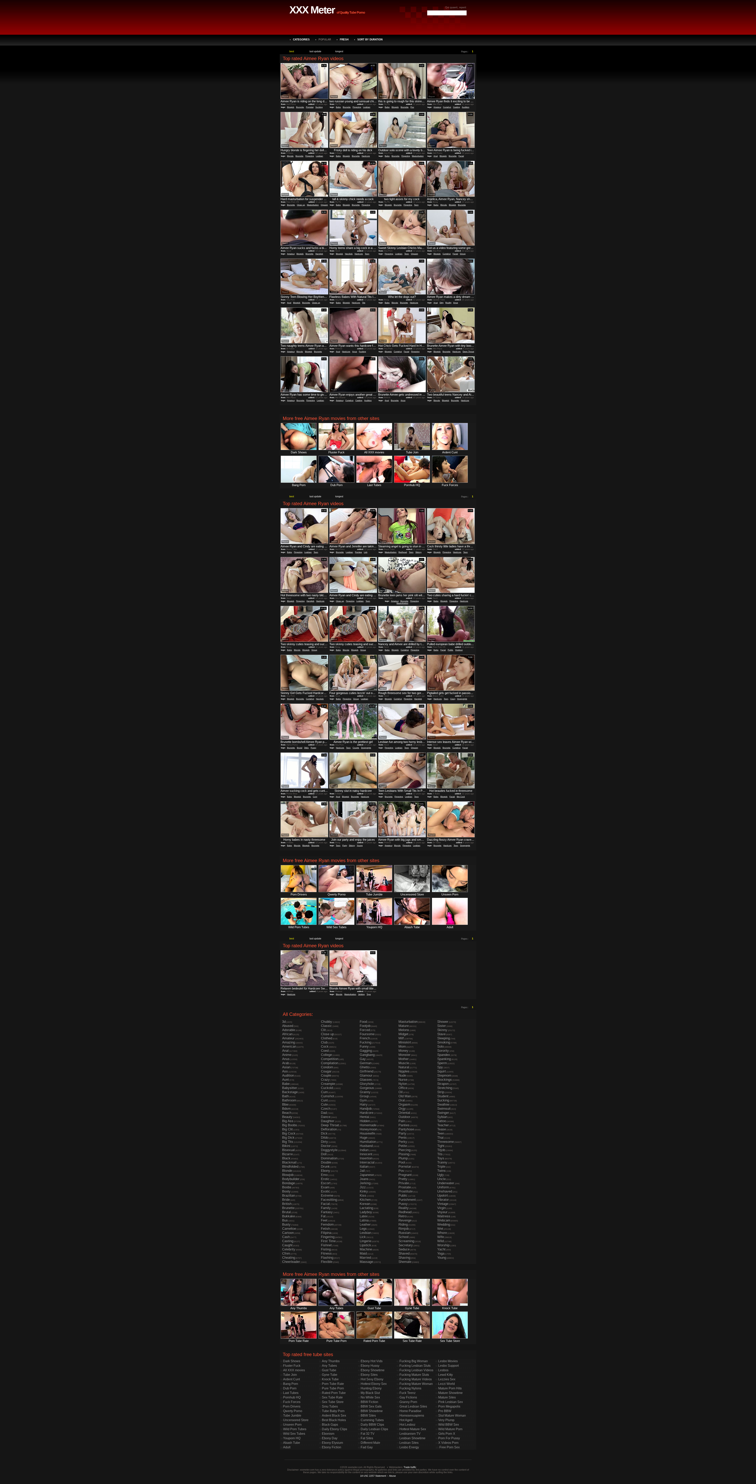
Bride (286, 1200)
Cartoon (288, 1233)
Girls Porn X (446, 1433)
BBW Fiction (369, 1402)
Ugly (440, 1175)
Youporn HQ (291, 1438)
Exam (325, 1187)
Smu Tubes (330, 1406)
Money (403, 1051)
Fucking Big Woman (413, 1361)
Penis (402, 1137)
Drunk (325, 1166)
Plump (403, 1158)
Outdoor (459, 650)
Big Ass (287, 1121)
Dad (324, 1113)
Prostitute (405, 1191)
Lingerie (365, 1241)
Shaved (404, 1253)
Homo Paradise (410, 1411)
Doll (324, 1154)
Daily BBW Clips (372, 1424)
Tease (441, 1129)
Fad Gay (367, 1447)
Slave (441, 1034)
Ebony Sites (369, 1374)
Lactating (366, 1208)
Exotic (325, 1191)
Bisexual (288, 1150)
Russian (404, 1233)
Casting (456, 107)
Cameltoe (289, 1229)
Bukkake (288, 1216)
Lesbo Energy (409, 1447)
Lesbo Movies (448, 1361)
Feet (324, 1220)
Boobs (286, 1187)
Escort (326, 1183)
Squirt (441, 1071)
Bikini (286, 1146)
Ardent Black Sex (334, 1415)
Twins (441, 1171)
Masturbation (418, 156)
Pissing (403, 1154)
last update (315, 51)
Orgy (402, 1108)
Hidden (365, 1121)
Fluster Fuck (291, 1365)
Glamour (366, 1075)
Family (326, 1208)
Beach (286, 1113)
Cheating (288, 1257)
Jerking (361, 994)
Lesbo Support (448, 1365)
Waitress (443, 1216)
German (366, 1063)
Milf (401, 1038)
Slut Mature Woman (452, 1415)
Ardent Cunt (291, 1379)
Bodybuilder (290, 1179)
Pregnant (405, 1175)
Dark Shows (291, 1361)
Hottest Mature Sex (412, 1429)
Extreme (327, 1195)
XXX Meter (312, 10)
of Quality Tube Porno (351, 12)
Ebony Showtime (372, 1370)
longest (339, 51)
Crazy (452, 699)
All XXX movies (294, 1370)
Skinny (418, 552)
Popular (325, 39)
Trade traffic (410, 1467)
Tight (440, 1146)
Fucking (362, 351)
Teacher (443, 1125)
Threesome (445, 1142)
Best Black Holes (334, 1420)
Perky (402, 1142)
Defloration (329, 1129)
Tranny (442, 1162)
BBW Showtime (372, 1411)
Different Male (370, 1442)
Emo (324, 1175)
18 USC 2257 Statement (373, 1476)
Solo (440, 1046)
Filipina (326, 1233)
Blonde (290, 156)
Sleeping (443, 1038)
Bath (285, 1096)
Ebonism (328, 1433)
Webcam (443, 1220)
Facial (461, 156)
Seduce (404, 1249)
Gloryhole (367, 1084)
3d (284, 1022)
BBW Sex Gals (371, 1406)
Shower (442, 1022)
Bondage (288, 1183)
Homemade (368, 1125)
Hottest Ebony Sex (374, 1383)
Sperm (442, 1063)
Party (344, 845)
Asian (286, 1067)
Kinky (364, 1191)
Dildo (306, 748)
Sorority (443, 1051)
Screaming (406, 1241)
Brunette (300, 107)
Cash (286, 1237)
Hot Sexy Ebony (372, 1379)
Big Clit (287, 1129)
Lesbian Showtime (412, 1438)
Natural (403, 1067)
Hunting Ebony (371, 1388)
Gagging (366, 1051)
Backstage (290, 1092)
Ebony (325, 1171)
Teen (416, 205)
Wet (440, 1229)
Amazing (288, 1042)
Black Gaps (330, 1424)
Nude (402, 1075)
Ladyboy (366, 1212)
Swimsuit (444, 1108)
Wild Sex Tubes (294, 1433)
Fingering (357, 107)
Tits (363, 303)
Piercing (404, 1150)
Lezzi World (446, 1383)
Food (363, 1022)
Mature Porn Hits (450, 1388)
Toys (369, 994)
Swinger (443, 1113)
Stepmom (444, 1075)
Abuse (392, 1476)
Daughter (327, 1121)
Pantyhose (406, 1129)
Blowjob (290, 107)
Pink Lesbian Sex (450, 1402)
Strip (440, 1092)
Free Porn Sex (449, 1447)
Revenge (404, 1220)
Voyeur (442, 1212)
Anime (286, 1055)
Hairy (364, 1104)
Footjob (365, 1026)
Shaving (404, 1257)
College (326, 1055)
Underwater (445, 1183)
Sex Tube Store (333, 1402)
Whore (442, 1233)
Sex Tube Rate (332, 1397)
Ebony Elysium (332, 1442)
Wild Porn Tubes (294, 1429)
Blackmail (289, 1162)
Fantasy (327, 1212)
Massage (366, 1262)
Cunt (315, 797)
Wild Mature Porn (450, 1429)
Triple (441, 1166)
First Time (328, 1241)
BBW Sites (368, 1415)
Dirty (441, 303)
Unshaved (444, 1191)
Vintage (442, 1204)
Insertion (366, 1158)
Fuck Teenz (407, 1393)
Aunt (285, 1080)
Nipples (404, 1071)
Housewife (367, 1133)
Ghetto (365, 1067)
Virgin (441, 1208)
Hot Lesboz (407, 1424)
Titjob (441, 1150)
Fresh (344, 39)
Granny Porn (408, 1402)
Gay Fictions (408, 1397)
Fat (323, 1216)
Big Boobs (289, 1125)
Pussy (313, 748)
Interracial (367, 1162)
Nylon (402, 1084)
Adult (286, 1447)
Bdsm (286, 1108)
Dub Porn (289, 1388)
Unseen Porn (292, 1424)
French (365, 1038)
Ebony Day (329, 1438)
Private (403, 1183)
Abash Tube (291, 1442)
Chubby (326, 1022)
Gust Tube (329, 1370)
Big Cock (461, 797)
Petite (402, 1146)
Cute (324, 1104)
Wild (440, 1241)
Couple (356, 748)
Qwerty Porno (292, 1411)
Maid (363, 1253)
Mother (403, 1059)
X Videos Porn (448, 1442)
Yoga (440, 1253)
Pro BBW (444, 1411)
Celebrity (288, 1249)
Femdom (327, 1224)
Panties (358, 552)
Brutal (299, 748)
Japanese (367, 1175)
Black (286, 1158)
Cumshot (447, 107)
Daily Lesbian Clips (374, 1429)
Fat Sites (367, 1438)
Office (402, 1088)
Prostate (404, 1187)
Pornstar (309, 107)
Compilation (329, 1063)
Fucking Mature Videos (415, 1379)
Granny (365, 1092)
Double (326, 1162)
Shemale (404, 1262)
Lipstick (365, 1245)
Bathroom (289, 1100)
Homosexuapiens (411, 1415)
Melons (403, 1030)
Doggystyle (462, 699)
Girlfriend (366, 1071)
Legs (363, 1229)
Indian (364, 1150)
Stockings (444, 1080)
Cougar (326, 1071)
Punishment (407, 1200)
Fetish (325, 1229)
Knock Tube (330, 1379)
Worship (443, 1245)
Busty (286, 1224)
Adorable (288, 1030)
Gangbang (367, 1055)
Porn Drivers (291, 1406)
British (287, 1204)
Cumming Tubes (372, 1420)
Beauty (287, 1117)
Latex (364, 1216)
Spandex (443, 1055)
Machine (366, 1249)
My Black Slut (370, 1393)
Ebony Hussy (370, 1365)
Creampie (328, 1084)
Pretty (402, 1179)
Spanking (444, 1059)
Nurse (402, 1080)
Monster (404, 1055)
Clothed (326, 1038)
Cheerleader (291, 1262)
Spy (440, 1067)
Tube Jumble (292, 1415)
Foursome (367, 1034)
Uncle (441, 1179)
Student (442, 1096)
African (287, 1034)
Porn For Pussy (449, 1438)
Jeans (364, 1179)
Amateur (437, 107)
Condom (327, 1067)
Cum (324, 1092)
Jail (362, 1171)
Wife (440, 1237)
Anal (436, 156)
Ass (285, 1071)
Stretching (444, 1088)
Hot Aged (405, 1420)
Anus (455, 303)
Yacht (441, 1249)
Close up (301, 205)
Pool (401, 1162)
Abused (287, 1026)
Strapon (443, 1084)
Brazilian (288, 1195)
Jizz (363, 1187)
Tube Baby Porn (333, 1411)
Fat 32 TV (367, 1433)
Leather (365, 1224)
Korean (365, 1204)
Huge (363, 1137)
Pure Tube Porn (333, 1388)
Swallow (443, 1104)
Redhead (402, 552)
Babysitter (289, 1088)
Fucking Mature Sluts (414, 1374)
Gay (363, 1059)
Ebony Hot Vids (372, 1361)
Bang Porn (290, 1383)
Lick (365, 552)
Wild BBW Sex (448, 1424)
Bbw (285, 1104)
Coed (325, 1051)
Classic (326, 1026)
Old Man (404, 1096)
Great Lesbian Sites (413, 1406)
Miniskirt (404, 1042)
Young (360, 845)
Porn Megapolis (449, 1406)
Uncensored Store (296, 1420)
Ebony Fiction (331, 1447)
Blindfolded (290, 1166)
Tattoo (441, 1121)
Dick (324, 1133)
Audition (465, 107)
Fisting (326, 1249)
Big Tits (287, 1142)
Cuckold (327, 1088)
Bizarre (287, 1154)
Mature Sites (447, 1397)
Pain (401, 1121)
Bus (285, 1220)
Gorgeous (367, 1088)
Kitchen (365, 1200)
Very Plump (446, 1420)
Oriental (404, 1113)
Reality (448, 303)
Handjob (319, 254)
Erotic (325, 1179)
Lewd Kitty (445, 1374)
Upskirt (442, 1195)
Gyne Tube (329, 1374)
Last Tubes (290, 1393)
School (403, 1237)
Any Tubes (329, 1365)
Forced (365, 1030)
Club (324, 1042)
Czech (325, 1108)
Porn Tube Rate (333, 1383)
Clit (323, 1030)
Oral (401, 1100)
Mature (403, 1026)
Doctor (326, 1146)
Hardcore (366, 156)
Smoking (443, 1042)
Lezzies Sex (446, 1379)
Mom (402, 1046)
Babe (338, 107)
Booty (286, 1191)
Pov (412, 107)
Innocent (366, 1154)
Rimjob (403, 1229)
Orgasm (324, 205)
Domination (329, 1158)
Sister (441, 1026)
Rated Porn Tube (334, 1393)
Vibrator (443, 1200)
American (289, 1046)
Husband (366, 1146)
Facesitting (329, 1200)
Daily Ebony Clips (334, 1429)
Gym (363, 1100)
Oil (400, 1092)
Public (450, 650)
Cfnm (286, 1253)
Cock (325, 1046)
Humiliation (368, 1142)
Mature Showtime (450, 1393)
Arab (285, 1063)
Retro (402, 1216)
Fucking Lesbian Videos (416, 1370)
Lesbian (366, 107)
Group (463, 254)
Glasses (366, 1080)
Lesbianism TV (410, 1433)
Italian (364, 1166)
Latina (364, 1220)
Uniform (443, 1187)
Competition (329, 1059)
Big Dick (288, 1137)
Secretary (405, 1245)
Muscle (403, 1063)
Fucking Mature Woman (416, 1383)
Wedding (443, 1224)
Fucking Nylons (410, 1388)
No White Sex (370, 1397)
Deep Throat (468, 351)
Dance (325, 1117)
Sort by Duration (370, 39)
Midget (403, 1034)
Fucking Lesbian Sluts (415, 1365)
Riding (403, 1224)
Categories (301, 39)
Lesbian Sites (409, 1442)
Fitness (326, 1253)
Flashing (327, 1257)
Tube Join (290, 1374)
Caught (287, 1245)
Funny (364, 1046)
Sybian (442, 1117)
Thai (440, 1137)
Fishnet (326, 1245)
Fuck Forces (291, 1402)
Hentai (364, 1117)
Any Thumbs (331, 1361)
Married (365, 1257)
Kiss (363, 1195)
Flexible (326, 1262)
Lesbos (443, 1370)
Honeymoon (368, 1129)
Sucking (319, 107)
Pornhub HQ (292, 1397)
